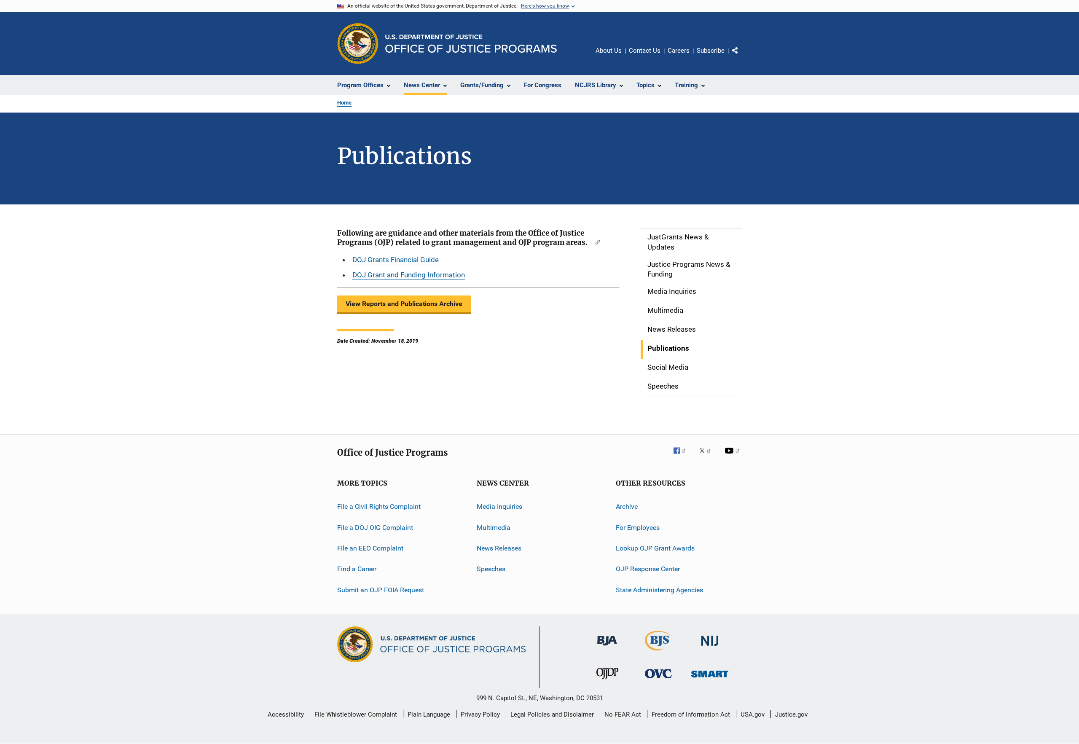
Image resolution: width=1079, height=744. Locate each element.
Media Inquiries (499, 506)
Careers (679, 50)
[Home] (471, 44)
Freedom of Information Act (691, 714)
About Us (609, 50)
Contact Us (644, 50)
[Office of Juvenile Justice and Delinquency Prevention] (607, 681)
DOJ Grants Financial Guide (395, 259)
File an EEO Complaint (370, 548)
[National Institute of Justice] (709, 647)
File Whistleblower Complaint (355, 714)
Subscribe (711, 50)
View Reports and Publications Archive (404, 304)
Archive (627, 506)
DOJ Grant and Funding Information (408, 275)
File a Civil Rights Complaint (379, 506)
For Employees (638, 527)
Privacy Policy (480, 714)
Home (344, 102)
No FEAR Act (622, 714)
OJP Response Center (648, 569)
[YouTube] (733, 456)
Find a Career (356, 569)
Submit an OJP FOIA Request (380, 590)
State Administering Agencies (659, 590)
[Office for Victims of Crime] (658, 680)
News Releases (499, 548)
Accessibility (286, 714)
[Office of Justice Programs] (357, 43)
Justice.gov (791, 714)
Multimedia (493, 527)
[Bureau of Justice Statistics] (658, 652)
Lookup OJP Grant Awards (655, 548)
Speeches (491, 569)
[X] (708, 456)
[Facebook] (683, 456)
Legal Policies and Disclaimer (552, 714)
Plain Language (429, 714)
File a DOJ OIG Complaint (375, 527)
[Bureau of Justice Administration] (607, 647)
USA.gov (753, 714)
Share (741, 56)
